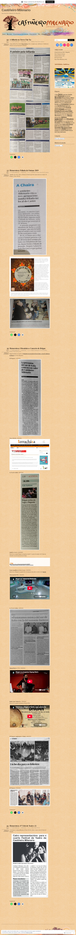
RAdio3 (11, 351)
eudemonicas (57, 107)
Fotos (70, 111)
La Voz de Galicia (43, 350)
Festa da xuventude (62, 107)
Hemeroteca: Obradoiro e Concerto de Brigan (27, 348)
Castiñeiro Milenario (16, 10)
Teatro (32, 827)
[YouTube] (68, 45)
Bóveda (63, 99)
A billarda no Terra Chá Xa (20, 39)
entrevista (68, 106)
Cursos (71, 104)
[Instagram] (64, 45)
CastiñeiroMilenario (15, 41)
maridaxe (70, 114)
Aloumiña (70, 94)
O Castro (58, 120)
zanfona (64, 131)
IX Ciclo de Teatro (58, 57)
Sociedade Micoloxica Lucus (63, 127)
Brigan (32, 350)
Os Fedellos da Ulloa (69, 121)
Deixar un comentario (6, 45)
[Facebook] (57, 45)
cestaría (59, 102)
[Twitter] (61, 45)
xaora (61, 132)
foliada (38, 172)
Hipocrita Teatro (58, 112)
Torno (60, 130)
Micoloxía (57, 115)
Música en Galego (58, 117)
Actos (60, 94)
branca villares (70, 98)
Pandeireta (57, 124)
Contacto (44, 34)
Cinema (63, 102)
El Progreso (33, 172)
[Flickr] (71, 45)
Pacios (68, 122)
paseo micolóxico (67, 124)
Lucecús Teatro (61, 114)
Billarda (9, 34)
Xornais (42, 41)
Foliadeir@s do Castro (61, 111)
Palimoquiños (72, 122)
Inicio (3, 34)
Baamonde (61, 96)
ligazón (44, 572)
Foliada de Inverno (67, 109)
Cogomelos (65, 104)
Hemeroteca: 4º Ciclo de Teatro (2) (23, 825)
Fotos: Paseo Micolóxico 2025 (61, 59)
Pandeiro (60, 124)
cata (66, 101)
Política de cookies (29, 932)
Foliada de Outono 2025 (60, 55)
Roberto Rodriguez (63, 125)
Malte (68, 114)
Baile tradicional (67, 96)
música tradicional (61, 118)
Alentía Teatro (65, 94)
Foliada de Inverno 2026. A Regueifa (62, 52)
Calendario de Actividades (20, 34)
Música (69, 115)
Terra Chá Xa (37, 41)
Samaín (68, 125)
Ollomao (64, 121)
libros (56, 114)
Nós (39, 34)
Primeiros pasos (50, 1)
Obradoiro (70, 119)
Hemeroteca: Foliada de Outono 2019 (24, 170)
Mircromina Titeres (64, 115)
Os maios (57, 122)
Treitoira (67, 130)
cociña (60, 104)
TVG (20, 351)
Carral (72, 99)
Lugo (65, 114)
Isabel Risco (64, 112)
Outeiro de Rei (63, 122)
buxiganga (59, 99)
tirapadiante (57, 130)
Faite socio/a (33, 34)
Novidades (64, 119)
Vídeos (58, 132)
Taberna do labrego (58, 128)
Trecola (62, 130)
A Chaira (56, 94)
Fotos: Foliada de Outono (60, 54)
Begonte (58, 97)
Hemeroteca (24, 41)
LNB (58, 114)
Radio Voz (57, 125)
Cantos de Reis (67, 99)
